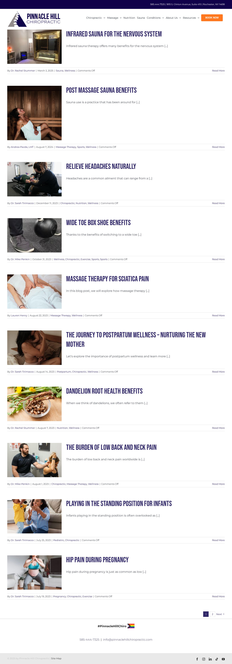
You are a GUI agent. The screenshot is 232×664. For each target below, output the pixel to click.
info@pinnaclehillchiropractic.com (127, 639)
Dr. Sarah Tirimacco (22, 203)
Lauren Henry (19, 315)
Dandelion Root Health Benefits (104, 391)
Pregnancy (59, 596)
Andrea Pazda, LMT (22, 146)
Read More (218, 70)
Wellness (70, 70)
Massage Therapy (66, 146)
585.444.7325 (157, 4)
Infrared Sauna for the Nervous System (114, 34)
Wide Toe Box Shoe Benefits (98, 223)
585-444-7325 (89, 639)
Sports (81, 146)
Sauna (59, 70)
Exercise (85, 259)
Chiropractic (67, 203)
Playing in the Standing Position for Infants (119, 503)
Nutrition (81, 203)
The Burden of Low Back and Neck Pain (111, 447)
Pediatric (58, 540)
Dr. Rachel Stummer (23, 70)
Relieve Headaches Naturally (101, 166)
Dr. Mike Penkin (20, 259)
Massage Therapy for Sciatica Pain (107, 279)
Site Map (56, 658)
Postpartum (64, 371)
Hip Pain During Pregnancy (97, 560)
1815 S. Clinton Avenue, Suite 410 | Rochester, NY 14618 (196, 4)
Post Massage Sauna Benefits (101, 90)
